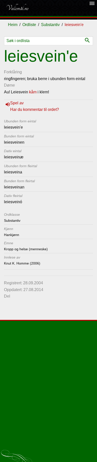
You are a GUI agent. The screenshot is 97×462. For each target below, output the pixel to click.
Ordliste (29, 25)
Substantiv (50, 25)
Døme (9, 85)
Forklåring (13, 72)
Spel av (17, 103)
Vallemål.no (17, 8)
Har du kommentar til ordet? (34, 109)
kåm (33, 92)
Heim (12, 25)
